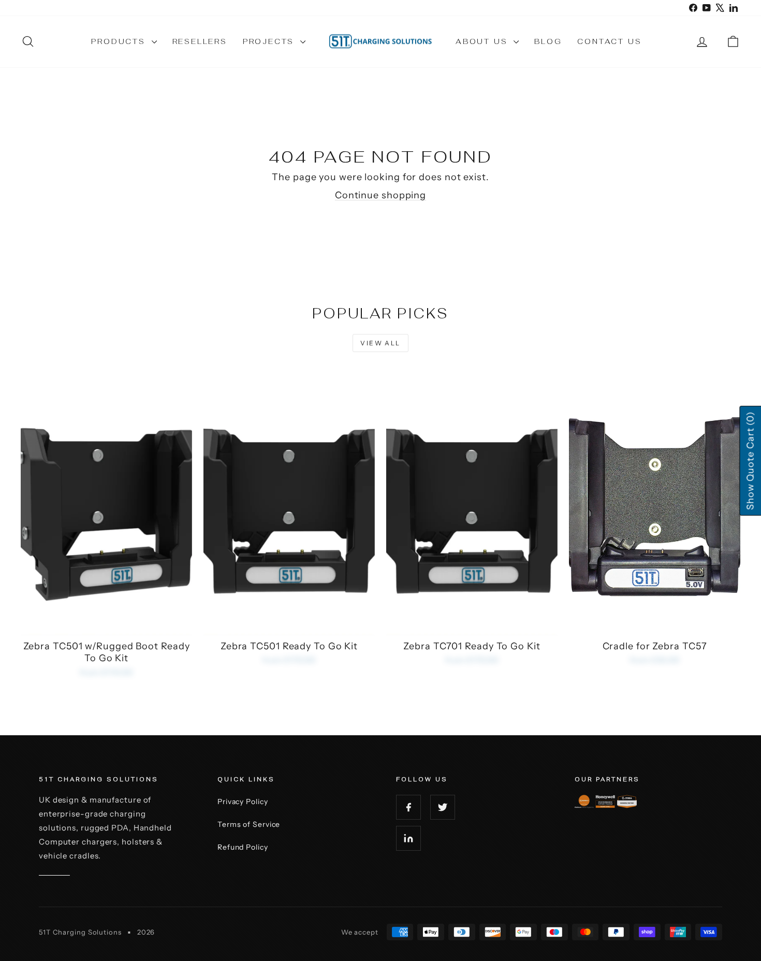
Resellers (199, 41)
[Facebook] (408, 807)
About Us (483, 41)
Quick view (106, 624)
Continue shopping (380, 195)
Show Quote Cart (750, 461)
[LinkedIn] (408, 838)
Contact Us (609, 41)
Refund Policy (242, 847)
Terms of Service (248, 824)
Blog (548, 41)
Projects (270, 41)
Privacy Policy (242, 801)
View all (380, 343)
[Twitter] (442, 807)
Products (120, 41)
